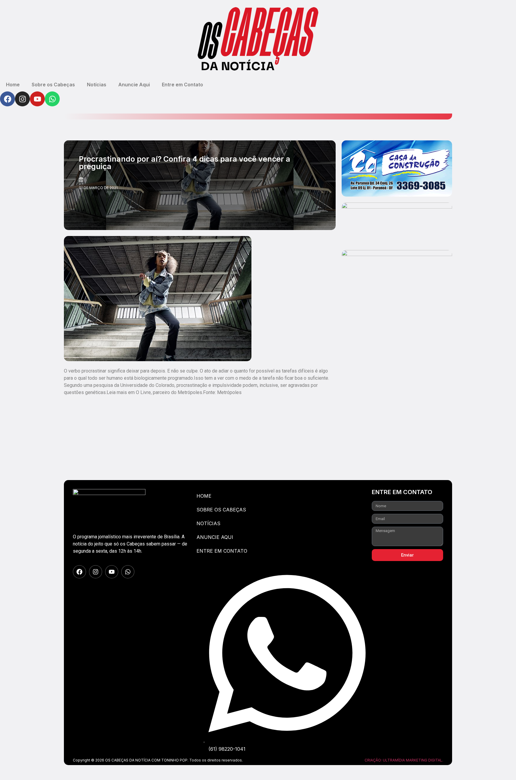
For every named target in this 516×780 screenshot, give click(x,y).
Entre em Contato (182, 85)
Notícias (96, 85)
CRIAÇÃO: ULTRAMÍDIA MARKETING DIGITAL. (404, 760)
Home (13, 85)
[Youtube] (37, 98)
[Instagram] (22, 98)
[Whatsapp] (52, 98)
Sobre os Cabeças (53, 85)
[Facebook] (7, 98)
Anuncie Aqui (134, 85)
